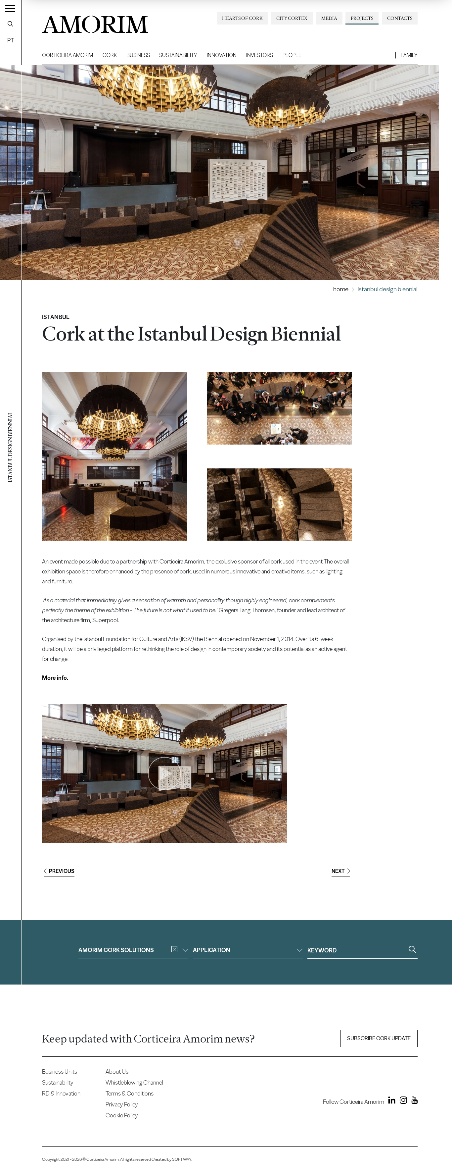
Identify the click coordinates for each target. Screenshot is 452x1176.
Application (211, 949)
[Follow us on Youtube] (413, 1101)
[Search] (10, 24)
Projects (362, 18)
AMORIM (95, 22)
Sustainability (178, 55)
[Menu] (10, 8)
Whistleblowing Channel (134, 1082)
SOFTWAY (181, 1159)
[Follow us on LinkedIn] (390, 1101)
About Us (117, 1071)
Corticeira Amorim (67, 55)
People (292, 55)
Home (340, 289)
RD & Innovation (61, 1093)
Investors (259, 55)
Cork (110, 55)
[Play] (164, 773)
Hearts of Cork (242, 18)
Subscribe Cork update (379, 1038)
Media (329, 18)
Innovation (222, 55)
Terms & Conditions (130, 1093)
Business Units (59, 1071)
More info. (55, 677)
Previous (61, 871)
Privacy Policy (122, 1104)
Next (338, 871)
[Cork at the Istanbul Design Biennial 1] (114, 456)
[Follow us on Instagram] (401, 1101)
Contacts (399, 18)
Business (138, 55)
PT (10, 40)
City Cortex (291, 18)
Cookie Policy (122, 1115)
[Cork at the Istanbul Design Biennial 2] (279, 408)
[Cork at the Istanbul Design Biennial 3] (279, 504)
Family (409, 55)
